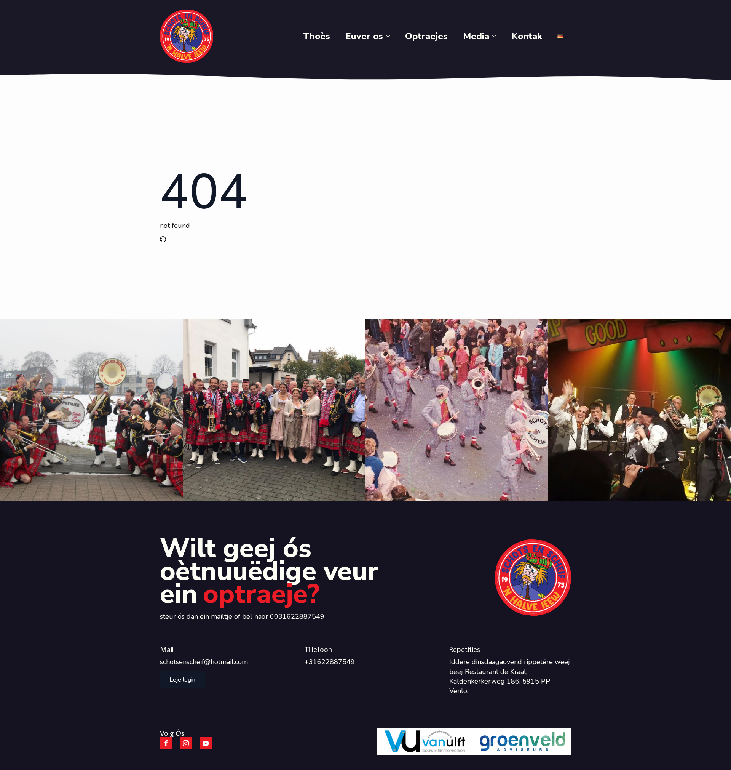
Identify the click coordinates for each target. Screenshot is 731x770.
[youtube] (206, 743)
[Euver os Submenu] (390, 36)
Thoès (316, 36)
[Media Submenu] (496, 36)
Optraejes (426, 36)
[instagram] (186, 743)
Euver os (364, 36)
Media (476, 36)
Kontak (526, 36)
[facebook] (166, 743)
